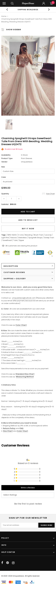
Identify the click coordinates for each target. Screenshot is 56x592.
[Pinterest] (7, 562)
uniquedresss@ (23, 298)
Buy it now (28, 228)
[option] (28, 9)
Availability (5, 155)
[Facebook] (2, 562)
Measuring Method (25, 377)
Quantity (5, 194)
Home (3, 16)
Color (3, 177)
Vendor (4, 162)
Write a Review (28, 487)
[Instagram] (13, 562)
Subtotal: (5, 204)
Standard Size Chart (25, 374)
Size (3, 167)
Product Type (7, 158)
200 (7, 246)
